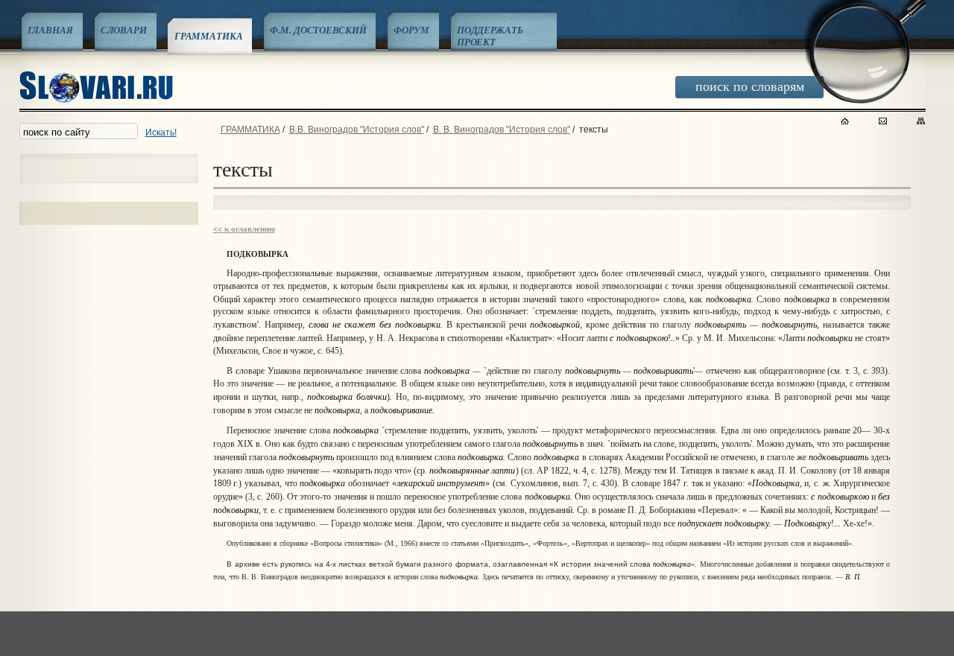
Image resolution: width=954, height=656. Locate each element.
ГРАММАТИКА (208, 35)
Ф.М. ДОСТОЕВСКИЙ (318, 29)
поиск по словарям (749, 86)
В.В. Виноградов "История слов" (356, 129)
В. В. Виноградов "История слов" (501, 129)
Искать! (161, 132)
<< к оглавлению (244, 229)
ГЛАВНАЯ (50, 29)
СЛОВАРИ (124, 29)
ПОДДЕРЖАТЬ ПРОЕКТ (490, 35)
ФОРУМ (411, 29)
